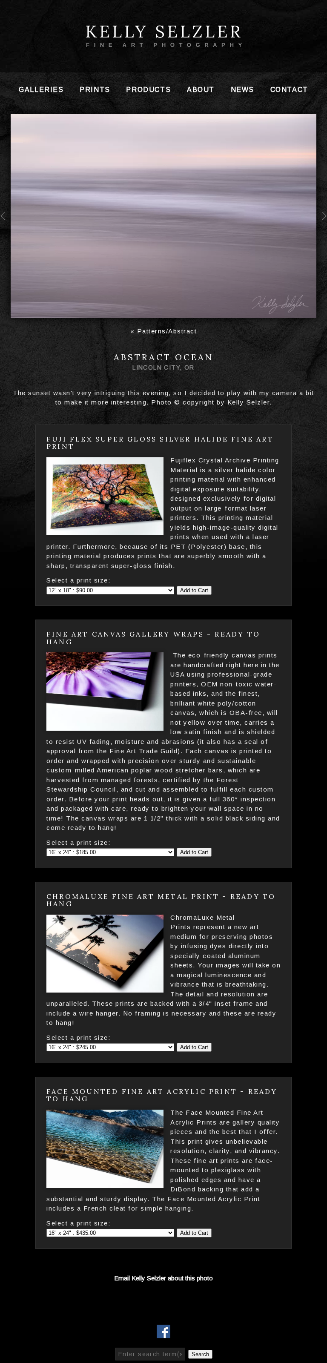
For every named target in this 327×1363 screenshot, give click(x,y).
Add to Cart (194, 590)
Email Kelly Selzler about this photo (163, 1278)
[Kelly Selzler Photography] (164, 44)
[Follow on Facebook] (163, 1333)
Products (148, 89)
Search (200, 1354)
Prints (95, 89)
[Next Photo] (321, 234)
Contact (289, 89)
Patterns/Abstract (167, 331)
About (201, 89)
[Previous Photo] (5, 234)
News (242, 89)
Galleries (41, 89)
